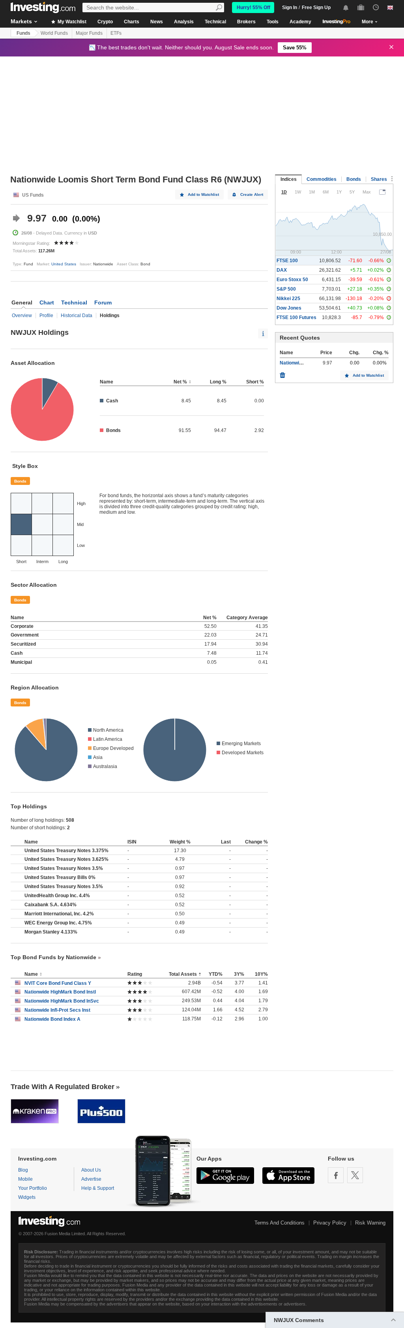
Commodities (322, 179)
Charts (131, 21)
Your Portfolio (32, 1188)
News (156, 21)
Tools (273, 21)
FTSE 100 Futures (296, 317)
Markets (21, 21)
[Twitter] (355, 1175)
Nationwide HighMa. (302, 363)
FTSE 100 (287, 260)
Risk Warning (370, 1223)
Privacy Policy (329, 1223)
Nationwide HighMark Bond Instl (60, 992)
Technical (215, 21)
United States (63, 264)
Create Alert (251, 194)
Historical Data (76, 315)
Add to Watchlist (203, 194)
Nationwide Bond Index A (52, 1019)
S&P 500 (286, 289)
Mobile (25, 1179)
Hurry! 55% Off (253, 7)
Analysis (184, 21)
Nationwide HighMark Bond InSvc (61, 1001)
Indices (289, 179)
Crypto (105, 21)
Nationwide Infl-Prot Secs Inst (57, 1010)
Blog (23, 1170)
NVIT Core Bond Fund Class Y (57, 983)
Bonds (20, 481)
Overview (22, 315)
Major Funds (89, 33)
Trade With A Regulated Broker (62, 1087)
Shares (379, 179)
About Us (91, 1170)
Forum (103, 302)
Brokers (246, 21)
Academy (300, 21)
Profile (46, 315)
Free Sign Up (316, 7)
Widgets (27, 1197)
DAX (282, 270)
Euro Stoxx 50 (292, 279)
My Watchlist (71, 21)
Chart (46, 302)
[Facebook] (336, 1175)
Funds (23, 33)
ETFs (116, 33)
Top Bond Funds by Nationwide (53, 957)
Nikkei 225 (288, 298)
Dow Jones (289, 308)
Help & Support (97, 1188)
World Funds (54, 33)
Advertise (91, 1179)
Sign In (289, 7)
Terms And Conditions (279, 1223)
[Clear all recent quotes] (282, 373)
